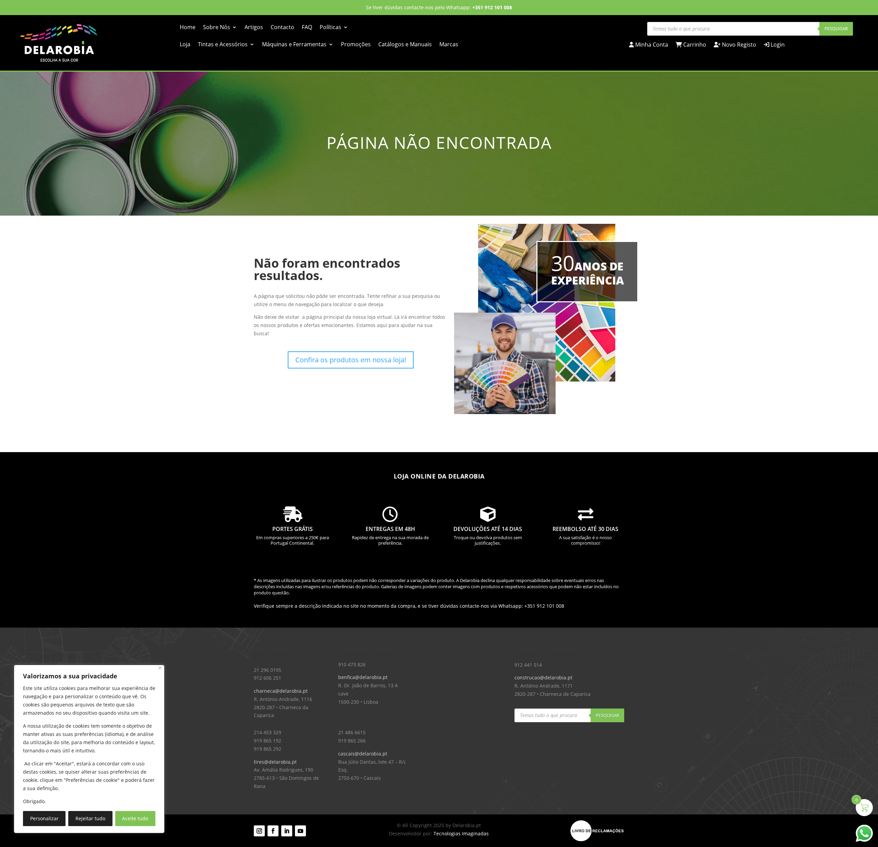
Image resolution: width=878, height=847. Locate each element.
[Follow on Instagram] (259, 830)
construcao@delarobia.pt (543, 677)
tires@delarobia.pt (275, 762)
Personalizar (44, 818)
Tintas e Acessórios (223, 45)
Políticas (330, 28)
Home (187, 28)
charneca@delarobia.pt (281, 691)
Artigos (254, 28)
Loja (185, 45)
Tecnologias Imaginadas (461, 833)
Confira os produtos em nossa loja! (350, 359)
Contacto (282, 28)
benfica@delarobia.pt (363, 677)
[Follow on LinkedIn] (286, 830)
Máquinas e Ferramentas (294, 45)
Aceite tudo (135, 818)
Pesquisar (836, 28)
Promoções (356, 45)
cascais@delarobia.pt (362, 753)
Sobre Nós (216, 28)
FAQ (307, 28)
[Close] (160, 667)
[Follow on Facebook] (273, 830)
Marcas (448, 45)
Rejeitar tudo (90, 818)
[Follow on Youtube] (300, 830)
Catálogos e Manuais (405, 45)
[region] (89, 749)
